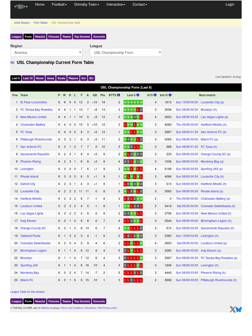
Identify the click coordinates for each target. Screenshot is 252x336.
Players (73, 78)
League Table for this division (27, 291)
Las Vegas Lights (31, 213)
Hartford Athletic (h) (214, 124)
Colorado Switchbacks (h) (218, 206)
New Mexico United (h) (216, 213)
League (16, 36)
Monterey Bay (29, 272)
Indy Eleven (28, 220)
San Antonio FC (31, 146)
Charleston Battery (32, 124)
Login (230, 4)
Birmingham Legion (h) (216, 220)
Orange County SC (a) (216, 154)
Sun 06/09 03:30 (187, 117)
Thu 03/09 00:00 (187, 124)
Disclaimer (90, 307)
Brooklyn (26, 258)
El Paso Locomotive (33, 102)
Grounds (99, 36)
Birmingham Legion (33, 250)
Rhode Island (29, 176)
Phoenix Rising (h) (213, 272)
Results (40, 36)
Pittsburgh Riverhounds (36, 139)
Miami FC (26, 280)
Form (28, 36)
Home (40, 4)
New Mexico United (33, 117)
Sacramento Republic (34, 154)
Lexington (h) (210, 235)
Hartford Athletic (31, 198)
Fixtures (53, 36)
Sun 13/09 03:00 (187, 235)
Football (58, 4)
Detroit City (27, 184)
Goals (61, 78)
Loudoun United (31, 206)
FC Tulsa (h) (209, 146)
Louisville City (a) (212, 102)
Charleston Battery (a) (215, 198)
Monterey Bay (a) (212, 161)
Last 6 (16, 78)
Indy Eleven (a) (211, 250)
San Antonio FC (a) (213, 132)
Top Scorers (82, 36)
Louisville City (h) (212, 176)
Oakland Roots (30, 235)
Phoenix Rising (30, 161)
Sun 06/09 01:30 (187, 132)
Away (50, 78)
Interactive (115, 4)
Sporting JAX (29, 265)
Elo (91, 78)
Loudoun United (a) (214, 243)
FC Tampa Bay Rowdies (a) (219, 258)
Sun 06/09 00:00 (187, 139)
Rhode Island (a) (212, 191)
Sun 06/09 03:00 (187, 154)
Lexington (27, 169)
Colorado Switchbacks (35, 243)
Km (83, 78)
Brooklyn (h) (209, 109)
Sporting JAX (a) (212, 169)
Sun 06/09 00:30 (187, 109)
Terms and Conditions (72, 307)
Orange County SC (33, 228)
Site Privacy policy (107, 307)
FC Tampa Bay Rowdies (36, 109)
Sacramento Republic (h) (217, 228)
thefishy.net (47, 307)
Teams (67, 36)
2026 (22, 22)
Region (16, 45)
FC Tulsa (26, 132)
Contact (139, 4)
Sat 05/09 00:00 (187, 206)
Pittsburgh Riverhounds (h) (219, 280)
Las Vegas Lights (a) (214, 117)
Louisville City (29, 191)
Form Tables (40, 22)
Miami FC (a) (209, 139)
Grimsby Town (85, 4)
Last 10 (27, 78)
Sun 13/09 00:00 (187, 102)
